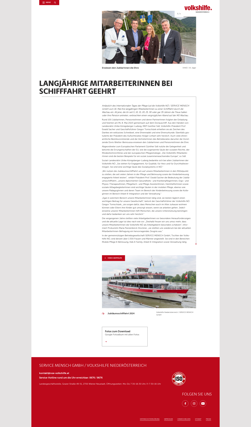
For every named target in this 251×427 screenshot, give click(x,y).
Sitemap (198, 419)
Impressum (168, 419)
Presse (208, 419)
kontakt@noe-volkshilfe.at (54, 373)
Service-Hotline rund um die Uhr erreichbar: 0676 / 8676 (71, 377)
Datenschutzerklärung (150, 419)
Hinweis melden (183, 419)
